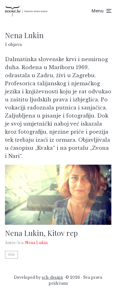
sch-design (52, 277)
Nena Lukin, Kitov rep (41, 233)
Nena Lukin (36, 242)
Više (11, 254)
